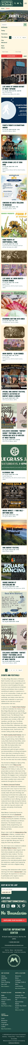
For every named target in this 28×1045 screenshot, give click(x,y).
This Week (4, 37)
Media (17, 1004)
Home (2, 8)
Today (3, 30)
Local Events (19, 986)
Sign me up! (6, 892)
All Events (4, 27)
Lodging (3, 1004)
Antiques (18, 980)
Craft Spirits (4, 1025)
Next (24, 37)
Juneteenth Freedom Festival (11, 815)
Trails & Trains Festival (18, 707)
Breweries (4, 1020)
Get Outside (5, 973)
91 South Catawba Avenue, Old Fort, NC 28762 (14, 938)
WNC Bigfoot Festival (10, 848)
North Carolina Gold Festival (12, 735)
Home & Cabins (6, 1000)
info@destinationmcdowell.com (14, 945)
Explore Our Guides (13, 920)
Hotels (3, 1002)
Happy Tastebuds (4, 1014)
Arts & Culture (20, 973)
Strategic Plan (19, 995)
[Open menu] (25, 3)
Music (17, 978)
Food (2, 1018)
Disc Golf (4, 984)
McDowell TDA (20, 992)
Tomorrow (4, 34)
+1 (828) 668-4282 (14, 942)
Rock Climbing (5, 982)
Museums (18, 976)
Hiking (3, 976)
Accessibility (14, 1038)
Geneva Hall (18, 872)
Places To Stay (6, 992)
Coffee (3, 1027)
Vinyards (4, 1022)
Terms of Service (20, 1036)
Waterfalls (4, 978)
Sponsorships (19, 1002)
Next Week (3, 47)
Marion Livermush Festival (12, 784)
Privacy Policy (11, 1036)
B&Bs (3, 995)
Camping (4, 998)
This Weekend (4, 41)
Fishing (3, 980)
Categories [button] (11, 56)
